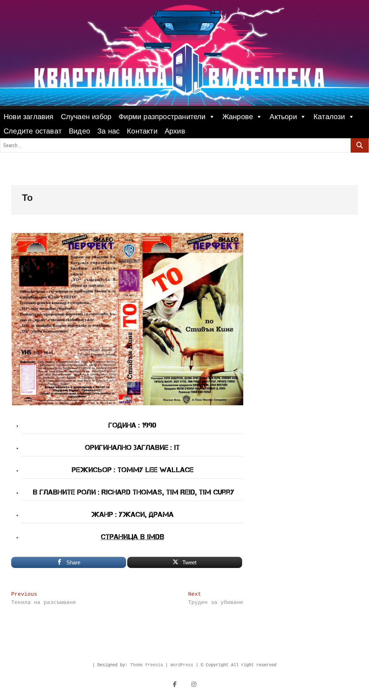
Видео (79, 131)
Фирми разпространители (162, 117)
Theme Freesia (146, 665)
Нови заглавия (29, 117)
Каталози (329, 117)
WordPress (181, 665)
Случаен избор (86, 117)
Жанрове (237, 117)
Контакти (142, 131)
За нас (108, 131)
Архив (175, 131)
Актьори (283, 117)
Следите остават (33, 131)
